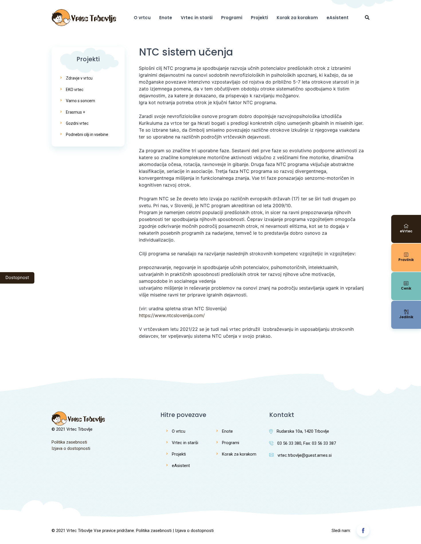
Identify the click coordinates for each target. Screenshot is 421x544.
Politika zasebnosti (69, 442)
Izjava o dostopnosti (71, 448)
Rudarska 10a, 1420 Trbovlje (303, 431)
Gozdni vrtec (77, 123)
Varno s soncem (80, 100)
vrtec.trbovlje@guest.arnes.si (305, 455)
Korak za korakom (297, 18)
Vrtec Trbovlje (79, 530)
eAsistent (337, 18)
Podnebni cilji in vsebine (87, 134)
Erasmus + (75, 112)
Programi (231, 18)
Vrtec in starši (197, 18)
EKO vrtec (74, 89)
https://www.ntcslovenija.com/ (172, 315)
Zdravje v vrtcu (79, 78)
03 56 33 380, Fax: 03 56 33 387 (306, 443)
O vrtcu (142, 18)
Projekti (259, 18)
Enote (165, 18)
